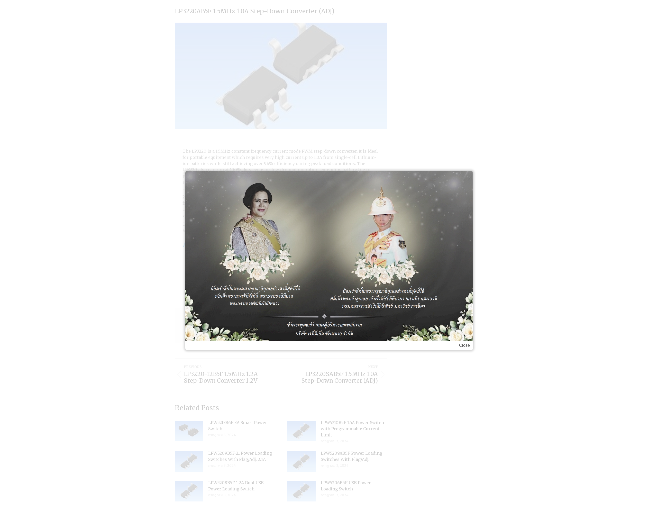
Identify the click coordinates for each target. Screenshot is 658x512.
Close (464, 345)
